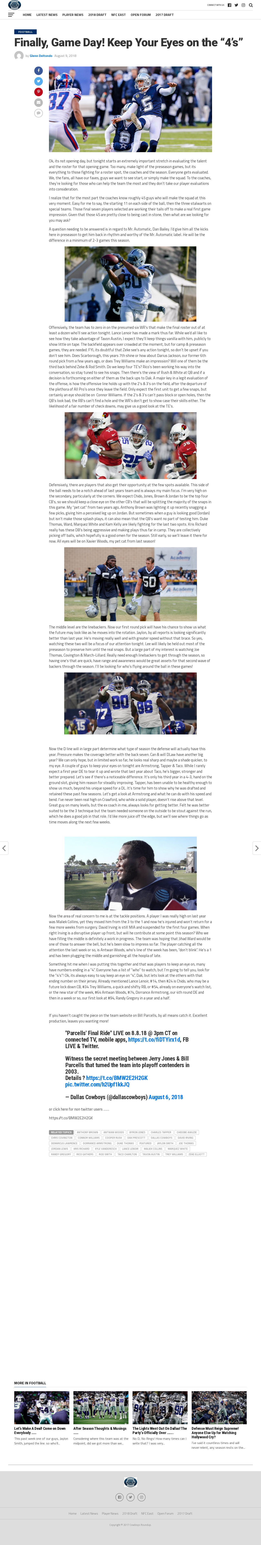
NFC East (118, 14)
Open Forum (141, 14)
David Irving (185, 1138)
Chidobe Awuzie (187, 1132)
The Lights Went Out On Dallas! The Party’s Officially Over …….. (160, 1430)
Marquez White (178, 1149)
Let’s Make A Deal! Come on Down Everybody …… (40, 1430)
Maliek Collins (153, 1149)
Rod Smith (105, 1154)
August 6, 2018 (166, 1097)
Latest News (47, 14)
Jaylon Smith (165, 1143)
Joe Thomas (186, 1143)
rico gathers (84, 1154)
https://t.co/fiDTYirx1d (154, 1039)
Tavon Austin (151, 1154)
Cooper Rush (113, 1138)
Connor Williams (89, 1138)
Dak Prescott (136, 1138)
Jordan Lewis (59, 1149)
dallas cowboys (161, 1138)
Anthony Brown (87, 1132)
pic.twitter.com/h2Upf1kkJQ (97, 1084)
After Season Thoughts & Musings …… (99, 1430)
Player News (72, 14)
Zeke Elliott (197, 1154)
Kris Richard (82, 1149)
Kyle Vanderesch (106, 1149)
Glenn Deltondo (41, 55)
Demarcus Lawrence (64, 1143)
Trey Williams (174, 1154)
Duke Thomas (125, 1143)
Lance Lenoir (130, 1149)
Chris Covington (61, 1138)
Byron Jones (137, 1132)
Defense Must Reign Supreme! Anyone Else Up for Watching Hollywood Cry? (215, 1432)
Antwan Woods (114, 1132)
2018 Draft (97, 14)
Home (27, 14)
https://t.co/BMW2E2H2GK (116, 1077)
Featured (145, 1143)
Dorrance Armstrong (97, 1143)
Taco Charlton (127, 1154)
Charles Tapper (161, 1132)
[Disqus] (130, 1208)
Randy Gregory (61, 1154)
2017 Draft (165, 14)
